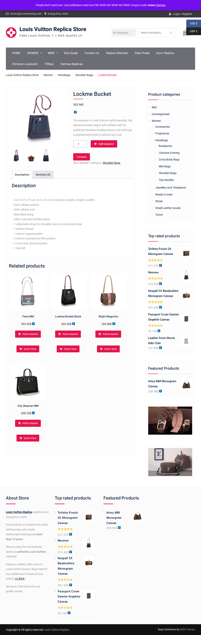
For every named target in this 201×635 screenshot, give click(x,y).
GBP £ (191, 31)
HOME (16, 53)
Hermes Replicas (71, 64)
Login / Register (182, 14)
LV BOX (19, 578)
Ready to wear (164, 194)
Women (48, 75)
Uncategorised (160, 114)
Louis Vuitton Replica (19, 512)
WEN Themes (187, 629)
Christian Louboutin (25, 64)
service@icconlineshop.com (26, 13)
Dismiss (160, 5)
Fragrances (162, 133)
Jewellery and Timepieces (170, 187)
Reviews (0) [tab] (43, 174)
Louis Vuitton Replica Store (52, 29)
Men (154, 107)
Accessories (162, 126)
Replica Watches (117, 53)
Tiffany (49, 64)
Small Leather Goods (168, 208)
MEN (51, 53)
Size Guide (71, 53)
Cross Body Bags (169, 159)
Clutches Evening (169, 152)
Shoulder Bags (84, 75)
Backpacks (165, 146)
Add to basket (106, 144)
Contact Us (92, 53)
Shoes (159, 201)
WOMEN (32, 53)
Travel (159, 214)
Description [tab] (22, 174)
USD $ (191, 23)
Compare (82, 157)
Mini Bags (165, 166)
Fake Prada (142, 53)
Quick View (30, 349)
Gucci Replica (165, 53)
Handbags (64, 75)
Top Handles (166, 179)
